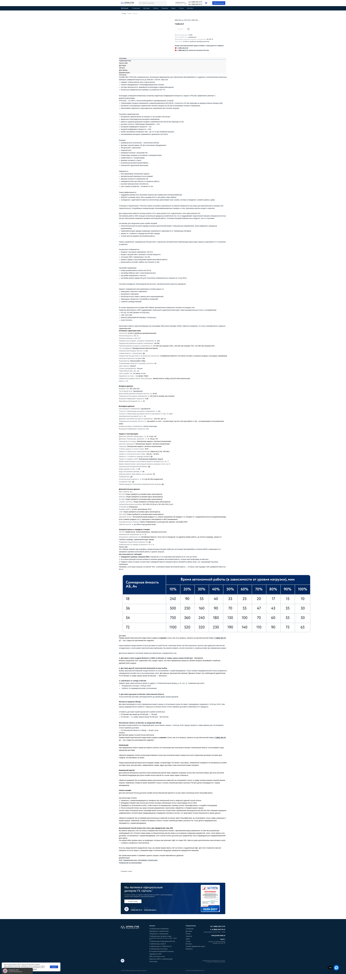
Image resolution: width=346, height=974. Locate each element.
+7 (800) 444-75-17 (182, 50)
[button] (218, 3)
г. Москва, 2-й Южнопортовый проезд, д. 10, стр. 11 (216, 942)
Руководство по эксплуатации (130, 863)
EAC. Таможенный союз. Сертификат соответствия (138, 860)
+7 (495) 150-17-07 (182, 48)
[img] (127, 3)
